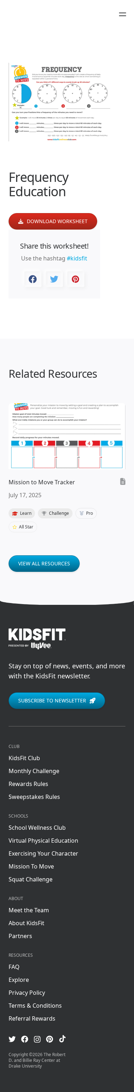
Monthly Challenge (34, 771)
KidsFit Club (24, 758)
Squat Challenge (31, 879)
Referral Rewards (32, 1018)
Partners (20, 936)
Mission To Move (31, 866)
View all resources (44, 563)
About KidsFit (26, 923)
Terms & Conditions (35, 1005)
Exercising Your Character (43, 853)
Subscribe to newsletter (52, 700)
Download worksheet (57, 221)
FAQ (14, 967)
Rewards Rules (28, 784)
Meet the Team (29, 910)
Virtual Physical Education (43, 840)
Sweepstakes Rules (34, 797)
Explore (19, 980)
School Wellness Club (37, 828)
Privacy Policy (27, 993)
